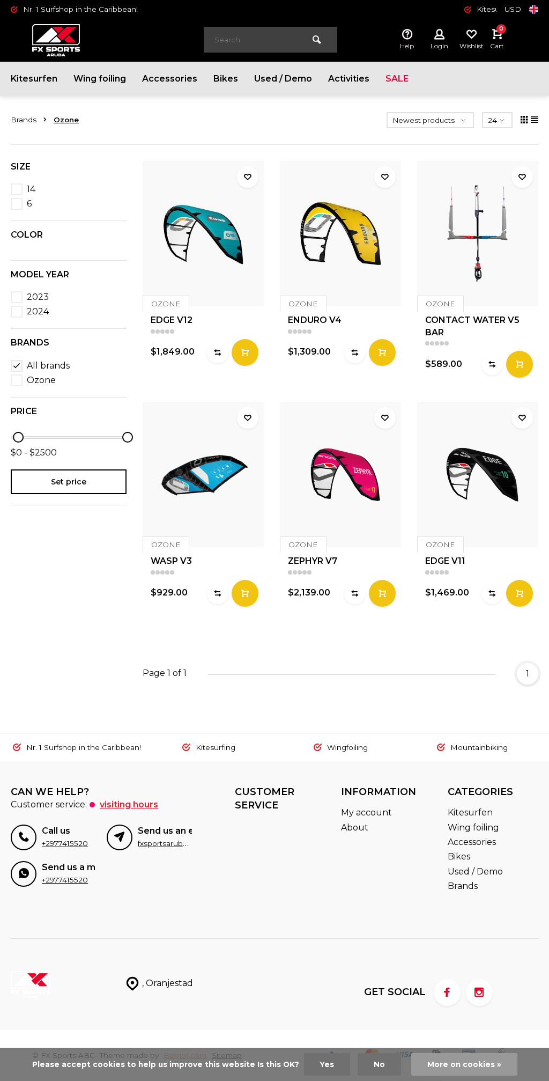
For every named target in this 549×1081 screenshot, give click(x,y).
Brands (23, 119)
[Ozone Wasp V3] (203, 474)
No (379, 1064)
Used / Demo (283, 78)
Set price (68, 482)
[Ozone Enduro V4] (340, 233)
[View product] (245, 352)
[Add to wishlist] (247, 177)
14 (31, 189)
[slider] (18, 437)
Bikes (225, 78)
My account (366, 812)
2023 (38, 297)
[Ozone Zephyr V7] (340, 474)
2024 (38, 311)
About (354, 827)
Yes (327, 1064)
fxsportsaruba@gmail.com (185, 843)
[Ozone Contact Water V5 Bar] (477, 233)
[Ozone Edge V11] (477, 474)
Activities (348, 78)
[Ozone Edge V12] (203, 233)
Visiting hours (129, 804)
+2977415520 (65, 843)
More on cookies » (464, 1064)
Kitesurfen (34, 78)
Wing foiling (99, 78)
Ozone (66, 119)
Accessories (169, 78)
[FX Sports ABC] (96, 40)
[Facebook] (447, 992)
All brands (48, 366)
